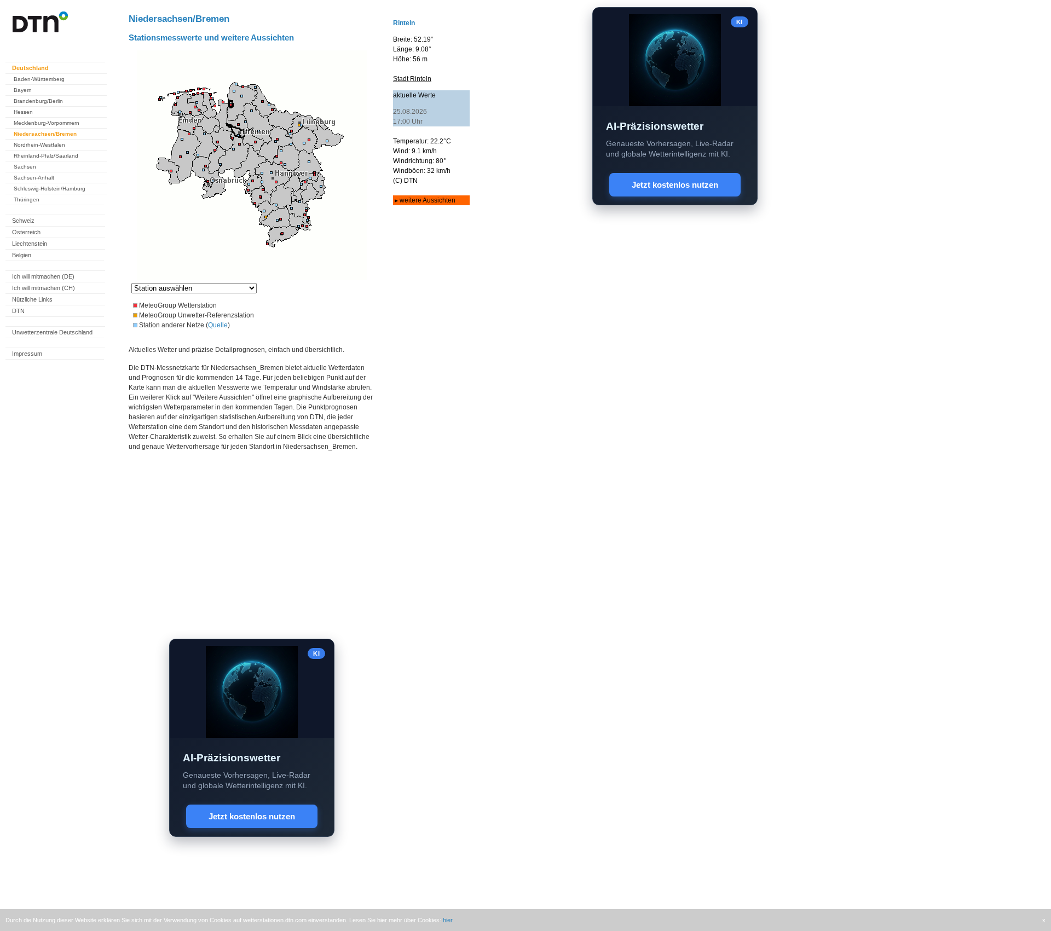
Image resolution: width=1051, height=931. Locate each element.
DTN (18, 311)
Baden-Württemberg (39, 79)
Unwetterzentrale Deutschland (52, 332)
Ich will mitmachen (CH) (43, 288)
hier (447, 920)
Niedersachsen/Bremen (45, 134)
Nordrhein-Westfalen (39, 145)
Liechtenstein (29, 243)
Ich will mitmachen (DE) (43, 276)
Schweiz (23, 220)
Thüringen (26, 199)
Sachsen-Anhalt (34, 178)
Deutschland (30, 68)
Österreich (26, 232)
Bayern (23, 90)
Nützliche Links (32, 299)
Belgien (21, 255)
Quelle (218, 325)
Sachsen (25, 167)
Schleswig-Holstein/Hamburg (49, 189)
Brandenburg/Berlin (38, 101)
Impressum (27, 353)
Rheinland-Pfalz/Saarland (46, 156)
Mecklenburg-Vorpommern (46, 123)
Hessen (23, 112)
